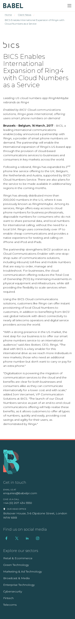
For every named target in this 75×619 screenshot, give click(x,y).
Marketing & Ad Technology (22, 571)
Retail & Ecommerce (17, 558)
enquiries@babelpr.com (20, 493)
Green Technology (16, 565)
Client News (24, 14)
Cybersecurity (12, 591)
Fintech (8, 598)
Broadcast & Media (16, 578)
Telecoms (10, 605)
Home (8, 14)
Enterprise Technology (19, 585)
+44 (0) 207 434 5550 (17, 503)
